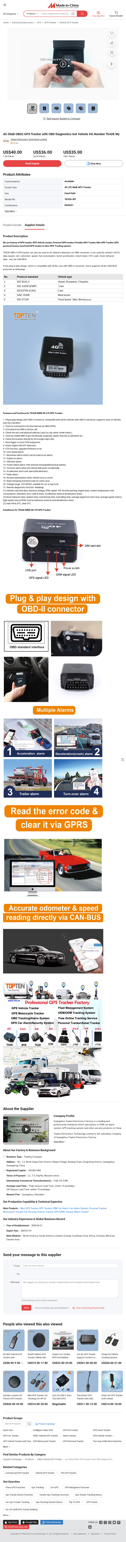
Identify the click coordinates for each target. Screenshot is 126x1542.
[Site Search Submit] (82, 14)
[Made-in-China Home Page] (63, 5)
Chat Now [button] (95, 163)
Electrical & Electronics (22, 22)
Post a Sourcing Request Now (88, 1307)
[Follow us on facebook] (100, 1522)
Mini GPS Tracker (29, 1208)
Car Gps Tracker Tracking (17, 1502)
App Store (11, 1522)
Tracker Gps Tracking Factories (54, 1494)
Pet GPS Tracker (68, 1472)
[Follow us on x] (105, 1522)
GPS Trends (91, 1502)
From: (17, 1265)
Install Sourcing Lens (18, 1526)
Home (6, 22)
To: (18, 1273)
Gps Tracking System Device (49, 1502)
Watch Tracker (81, 1211)
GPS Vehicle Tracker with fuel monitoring (18, 1441)
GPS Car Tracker (11, 1435)
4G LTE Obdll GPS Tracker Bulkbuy (22, 1509)
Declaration (95, 1533)
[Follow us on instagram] (109, 1522)
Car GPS (54, 1487)
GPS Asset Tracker (101, 1430)
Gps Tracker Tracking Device (88, 1494)
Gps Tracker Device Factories (19, 1494)
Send (26, 1307)
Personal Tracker (97, 1208)
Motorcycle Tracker (13, 1211)
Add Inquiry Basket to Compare (63, 118)
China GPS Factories (15, 1487)
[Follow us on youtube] (114, 1522)
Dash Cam (8, 1430)
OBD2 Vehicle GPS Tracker (45, 1435)
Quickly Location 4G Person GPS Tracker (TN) (12, 1398)
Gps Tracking (38, 1487)
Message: (15, 1282)
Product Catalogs (46, 1423)
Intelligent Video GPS (43, 1430)
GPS (39, 22)
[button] (4, 5)
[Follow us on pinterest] (118, 1522)
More (5, 1515)
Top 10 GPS (74, 1502)
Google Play (29, 1522)
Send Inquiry (32, 163)
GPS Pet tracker (70, 1430)
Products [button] (31, 13)
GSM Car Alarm (60, 1208)
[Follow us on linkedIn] (90, 1526)
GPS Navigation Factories (77, 1487)
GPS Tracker (50, 22)
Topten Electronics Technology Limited (28, 139)
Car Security (30, 1211)
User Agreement (79, 1533)
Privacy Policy (110, 1533)
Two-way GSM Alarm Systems (107, 1441)
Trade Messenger (51, 1522)
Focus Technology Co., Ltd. (41, 1533)
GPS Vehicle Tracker (102, 1435)
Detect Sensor (69, 1435)
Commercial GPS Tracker (17, 1472)
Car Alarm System (78, 1208)
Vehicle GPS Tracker (68, 22)
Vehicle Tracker (45, 1211)
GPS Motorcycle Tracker (44, 1441)
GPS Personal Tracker (73, 1441)
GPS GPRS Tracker (63, 1211)
